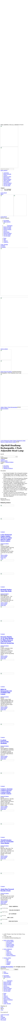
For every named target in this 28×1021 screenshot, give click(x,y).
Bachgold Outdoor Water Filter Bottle (6, 590)
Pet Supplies (6, 181)
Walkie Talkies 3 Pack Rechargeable (9, 407)
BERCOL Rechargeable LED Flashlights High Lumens (6, 692)
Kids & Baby (6, 178)
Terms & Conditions (11, 955)
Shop (7, 959)
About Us (8, 951)
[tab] (15, 465)
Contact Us (8, 953)
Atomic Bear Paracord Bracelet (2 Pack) (7, 889)
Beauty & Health (7, 174)
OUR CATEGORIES (8, 940)
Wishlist (8, 964)
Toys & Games (6, 185)
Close (2, 1007)
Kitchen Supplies (7, 179)
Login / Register (7, 1003)
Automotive (6, 172)
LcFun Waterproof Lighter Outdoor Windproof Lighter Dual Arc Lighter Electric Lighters (13, 441)
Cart (7, 960)
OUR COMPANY (7, 949)
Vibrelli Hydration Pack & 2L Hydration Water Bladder (7, 841)
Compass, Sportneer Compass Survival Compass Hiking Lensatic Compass (6, 791)
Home (2, 371)
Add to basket (4, 458)
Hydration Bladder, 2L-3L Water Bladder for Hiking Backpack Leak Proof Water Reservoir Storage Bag (7, 640)
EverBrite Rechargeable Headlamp (5, 741)
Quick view (3, 557)
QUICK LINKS (7, 958)
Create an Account (5, 1014)
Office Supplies (6, 180)
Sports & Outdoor (7, 183)
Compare (8, 963)
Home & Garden (7, 176)
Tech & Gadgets (7, 184)
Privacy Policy (9, 954)
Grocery (5, 175)
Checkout (8, 961)
